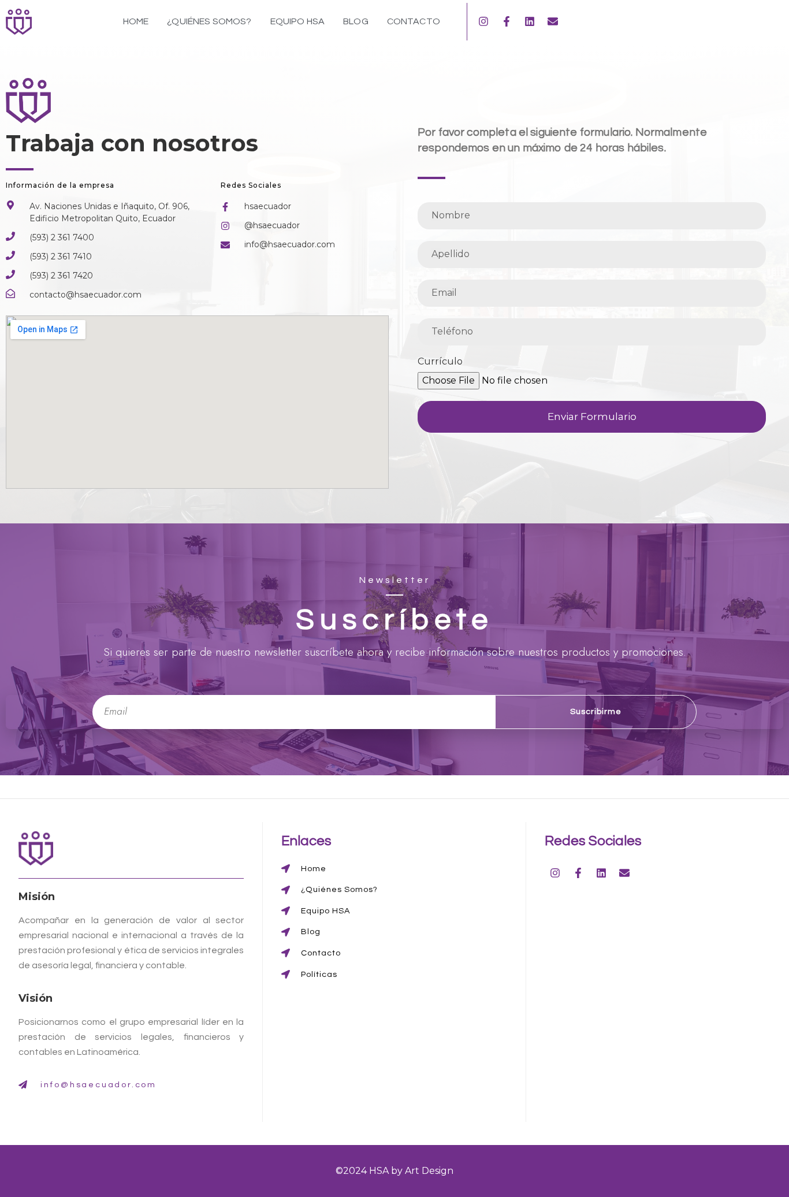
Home (136, 21)
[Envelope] (552, 21)
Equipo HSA (297, 21)
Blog (356, 21)
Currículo (440, 362)
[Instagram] (483, 21)
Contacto (413, 21)
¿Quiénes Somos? (209, 21)
